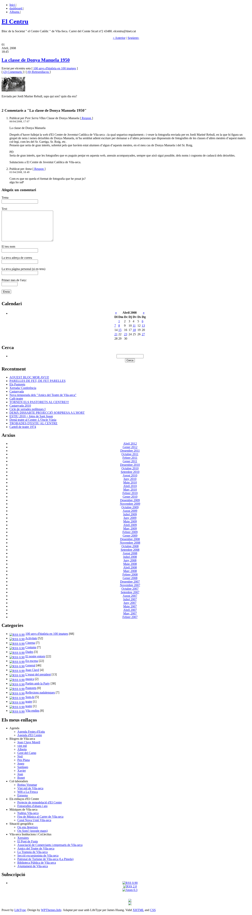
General (30, 665)
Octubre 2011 (129, 454)
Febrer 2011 (129, 457)
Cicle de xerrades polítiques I (27, 409)
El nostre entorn (35, 656)
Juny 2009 (129, 518)
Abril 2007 (130, 610)
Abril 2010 (130, 486)
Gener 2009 (130, 535)
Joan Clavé (32, 670)
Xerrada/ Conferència (22, 388)
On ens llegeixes (27, 827)
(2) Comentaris (13, 72)
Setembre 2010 (130, 472)
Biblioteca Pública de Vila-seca (36, 862)
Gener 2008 (130, 578)
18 (134, 330)
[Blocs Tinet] (130, 901)
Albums (14, 12)
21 (116, 334)
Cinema (30, 642)
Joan (20, 774)
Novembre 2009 (130, 503)
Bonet (21, 777)
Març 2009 (130, 528)
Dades (29, 651)
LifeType (20, 910)
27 (143, 334)
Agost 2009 (130, 510)
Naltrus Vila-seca (28, 813)
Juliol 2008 (130, 556)
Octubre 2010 (130, 468)
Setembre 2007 (130, 592)
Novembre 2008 (130, 542)
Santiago (22, 767)
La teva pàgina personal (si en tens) (23, 269)
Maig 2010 (130, 482)
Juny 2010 (129, 479)
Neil (20, 756)
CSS (153, 910)
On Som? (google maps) (32, 830)
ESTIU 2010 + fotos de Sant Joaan (31, 416)
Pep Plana (23, 760)
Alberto (22, 749)
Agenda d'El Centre (29, 735)
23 (125, 334)
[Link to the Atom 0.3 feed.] (129, 890)
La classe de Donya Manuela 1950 (36, 60)
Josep (20, 763)
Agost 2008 (130, 553)
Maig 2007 (130, 606)
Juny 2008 (129, 560)
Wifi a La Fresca (27, 791)
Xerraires (23, 837)
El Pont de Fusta (27, 841)
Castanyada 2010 (20, 405)
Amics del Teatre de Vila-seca (35, 848)
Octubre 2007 (130, 588)
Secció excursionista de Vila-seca (37, 855)
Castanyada (16, 391)
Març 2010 (130, 489)
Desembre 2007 (130, 581)
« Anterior (119, 38)
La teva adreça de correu (17, 257)
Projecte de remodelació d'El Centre (39, 802)
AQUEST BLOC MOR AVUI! (29, 377)
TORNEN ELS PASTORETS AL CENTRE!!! (39, 402)
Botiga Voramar (27, 784)
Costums (30, 647)
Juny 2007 (129, 602)
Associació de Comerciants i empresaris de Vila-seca (49, 845)
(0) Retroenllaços (38, 72)
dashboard (16, 8)
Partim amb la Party (37, 683)
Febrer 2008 (130, 574)
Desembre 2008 (130, 539)
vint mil (22, 745)
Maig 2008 (130, 564)
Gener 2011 (130, 461)
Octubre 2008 (130, 546)
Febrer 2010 (130, 493)
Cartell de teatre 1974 (22, 426)
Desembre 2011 (130, 450)
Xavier (21, 770)
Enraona (22, 795)
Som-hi (29, 697)
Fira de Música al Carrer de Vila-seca (40, 816)
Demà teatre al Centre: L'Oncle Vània (32, 419)
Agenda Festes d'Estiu (31, 731)
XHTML (138, 910)
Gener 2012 (130, 447)
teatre (28, 701)
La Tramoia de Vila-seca (32, 852)
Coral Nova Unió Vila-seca (34, 820)
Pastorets (30, 688)
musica (29, 679)
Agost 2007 (130, 595)
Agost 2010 (130, 475)
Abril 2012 (130, 443)
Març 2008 (130, 571)
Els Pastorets (17, 384)
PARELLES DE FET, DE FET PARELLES (37, 380)
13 (143, 325)
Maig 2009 (130, 521)
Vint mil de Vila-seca (30, 788)
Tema (5, 197)
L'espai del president (38, 674)
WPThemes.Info (51, 910)
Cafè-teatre (16, 398)
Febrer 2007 (130, 617)
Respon (86, 118)
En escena (31, 661)
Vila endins (32, 710)
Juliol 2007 (130, 599)
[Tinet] (130, 904)
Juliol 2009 (130, 514)
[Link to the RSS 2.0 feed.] (130, 886)
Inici (12, 4)
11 (134, 325)
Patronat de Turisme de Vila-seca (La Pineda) (45, 859)
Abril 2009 (130, 525)
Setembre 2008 (130, 549)
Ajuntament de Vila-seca (32, 866)
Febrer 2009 (130, 532)
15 (119, 330)
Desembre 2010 (130, 464)
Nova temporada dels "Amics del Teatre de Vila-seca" (42, 395)
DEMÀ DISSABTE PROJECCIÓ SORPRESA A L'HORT (47, 412)
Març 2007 (130, 613)
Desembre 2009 (130, 500)
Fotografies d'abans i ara (32, 806)
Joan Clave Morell (28, 742)
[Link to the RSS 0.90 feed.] (130, 883)
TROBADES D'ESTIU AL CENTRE (33, 423)
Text (4, 208)
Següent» (133, 38)
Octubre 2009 (130, 507)
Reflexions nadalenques (40, 692)
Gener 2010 (130, 496)
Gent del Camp (26, 753)
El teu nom (8, 246)
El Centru (15, 21)
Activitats (31, 638)
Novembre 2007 (130, 585)
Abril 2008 (130, 567)
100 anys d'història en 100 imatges (54, 68)
